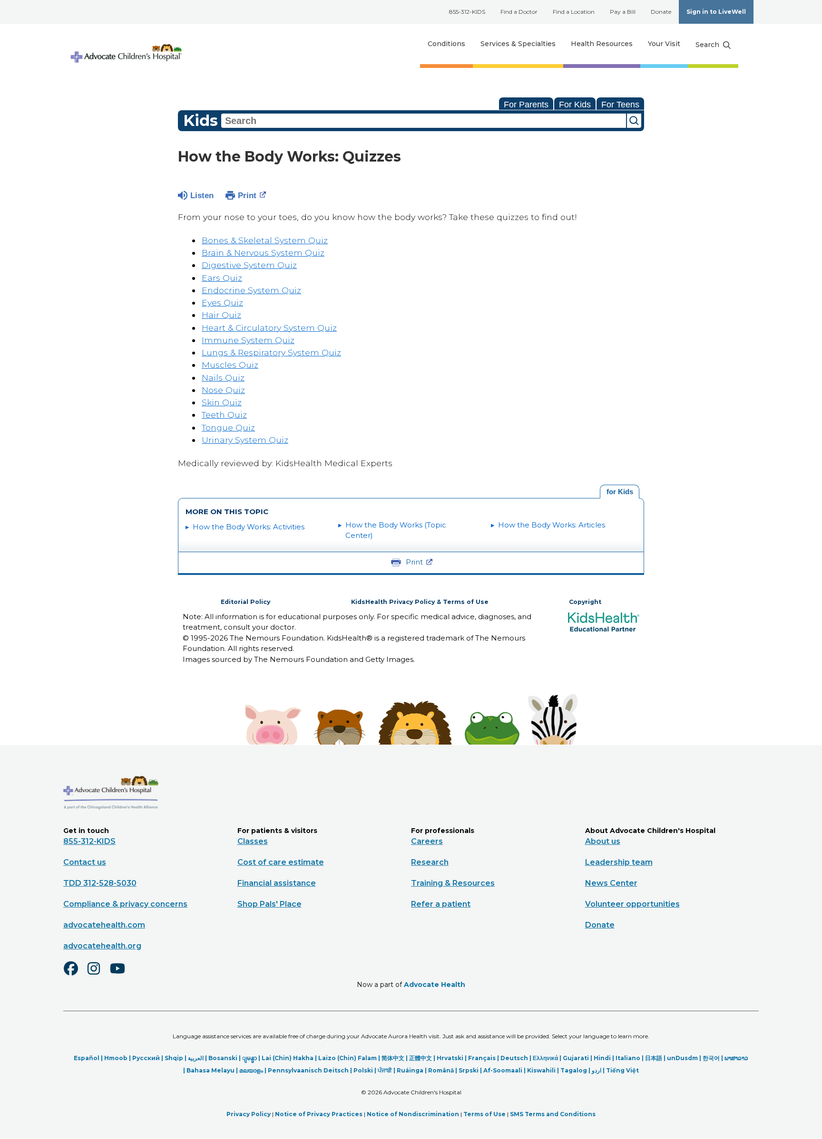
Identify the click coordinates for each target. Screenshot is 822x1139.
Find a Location (574, 11)
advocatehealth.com (104, 924)
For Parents (526, 104)
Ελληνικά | (548, 1058)
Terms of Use (484, 1114)
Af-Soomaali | (505, 1070)
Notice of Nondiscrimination (413, 1114)
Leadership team (619, 862)
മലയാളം (251, 1070)
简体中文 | (395, 1058)
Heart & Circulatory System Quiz (269, 328)
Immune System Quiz (248, 340)
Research (430, 862)
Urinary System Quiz (245, 440)
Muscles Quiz (230, 365)
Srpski (469, 1070)
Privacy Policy (248, 1114)
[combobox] (423, 121)
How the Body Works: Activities (248, 526)
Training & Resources (453, 883)
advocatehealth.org (102, 945)
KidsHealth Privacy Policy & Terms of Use (420, 601)
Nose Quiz (223, 390)
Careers (427, 841)
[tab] (619, 492)
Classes (252, 841)
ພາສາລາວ (736, 1058)
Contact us (84, 862)
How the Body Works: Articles (551, 524)
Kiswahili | (543, 1070)
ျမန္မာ (249, 1058)
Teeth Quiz (224, 415)
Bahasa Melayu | (212, 1070)
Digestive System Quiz (249, 265)
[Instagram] (98, 974)
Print (247, 195)
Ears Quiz (222, 278)
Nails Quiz (223, 378)
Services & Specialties (518, 43)
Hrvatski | (452, 1058)
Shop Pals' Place (269, 904)
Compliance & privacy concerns (125, 904)
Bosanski (222, 1058)
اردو (596, 1070)
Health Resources (602, 43)
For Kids (575, 104)
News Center (611, 883)
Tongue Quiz (228, 427)
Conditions (446, 43)
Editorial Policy (245, 601)
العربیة (196, 1058)
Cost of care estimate (280, 862)
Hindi (602, 1058)
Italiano (628, 1058)
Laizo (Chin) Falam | (350, 1058)
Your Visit (664, 43)
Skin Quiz (222, 402)
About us (602, 841)
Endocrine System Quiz (251, 290)
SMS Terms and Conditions (553, 1114)
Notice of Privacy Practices (318, 1114)
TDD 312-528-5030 (100, 883)
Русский (146, 1058)
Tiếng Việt (622, 1070)
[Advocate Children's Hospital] (110, 823)
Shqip (174, 1058)
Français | (484, 1058)
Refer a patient (440, 904)
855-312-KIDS (467, 11)
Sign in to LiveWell (716, 11)
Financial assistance (276, 883)
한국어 (711, 1058)
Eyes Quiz (222, 302)
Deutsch (514, 1058)
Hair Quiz (221, 315)
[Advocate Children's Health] (125, 44)
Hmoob (115, 1058)
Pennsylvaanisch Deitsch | (310, 1070)
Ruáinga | (412, 1070)
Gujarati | (578, 1058)
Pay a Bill (623, 11)
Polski (363, 1070)
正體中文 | (423, 1058)
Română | (443, 1070)
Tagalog (573, 1070)
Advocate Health (434, 984)
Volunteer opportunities (632, 904)
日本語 (653, 1058)
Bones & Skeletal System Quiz (265, 240)
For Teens (620, 104)
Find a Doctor (519, 11)
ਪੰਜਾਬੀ (385, 1070)
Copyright (585, 601)
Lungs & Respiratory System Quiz (271, 352)
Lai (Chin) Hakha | (290, 1058)
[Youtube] (121, 974)
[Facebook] (74, 974)
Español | (89, 1058)
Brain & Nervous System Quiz (263, 253)
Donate (661, 11)
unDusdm (682, 1058)
